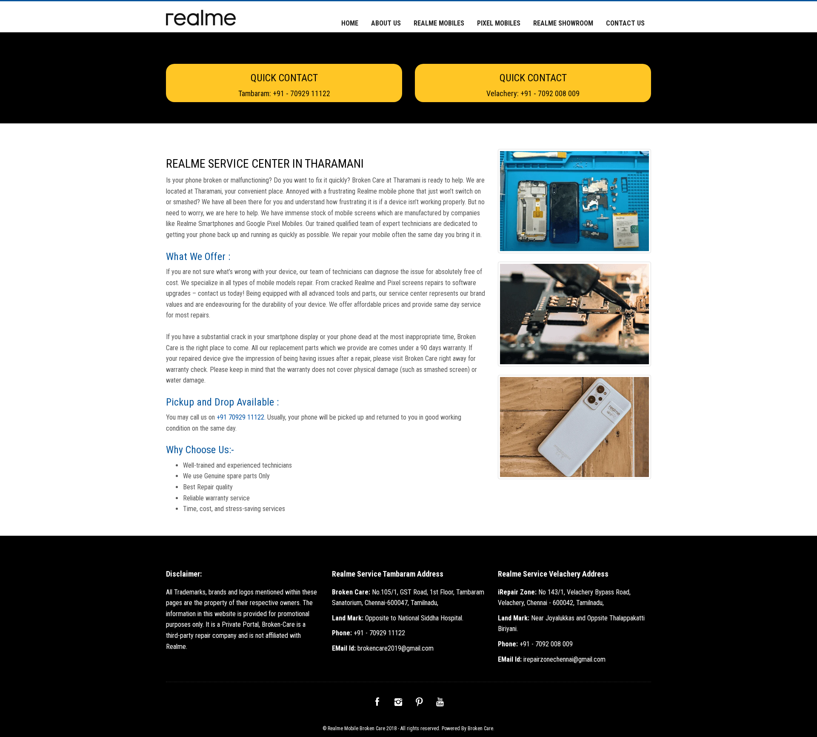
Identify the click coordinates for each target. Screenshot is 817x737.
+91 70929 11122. (242, 417)
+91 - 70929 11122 (368, 633)
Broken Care (480, 728)
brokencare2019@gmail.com (383, 648)
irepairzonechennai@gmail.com (552, 659)
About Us (386, 23)
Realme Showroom (563, 23)
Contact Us (625, 23)
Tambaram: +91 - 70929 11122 (284, 93)
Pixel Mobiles (498, 23)
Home (349, 23)
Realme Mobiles (439, 23)
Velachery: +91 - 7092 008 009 (533, 93)
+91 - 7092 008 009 (535, 644)
